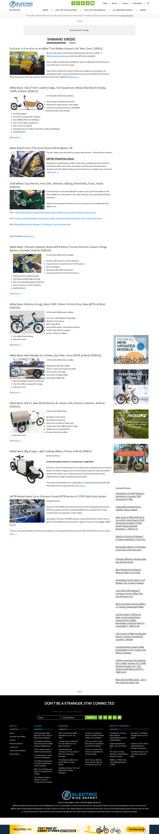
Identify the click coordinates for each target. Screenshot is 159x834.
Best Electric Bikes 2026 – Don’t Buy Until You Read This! (131, 681)
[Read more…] (74, 77)
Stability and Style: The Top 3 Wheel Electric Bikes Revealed (69, 770)
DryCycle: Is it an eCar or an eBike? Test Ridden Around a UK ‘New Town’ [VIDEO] (56, 48)
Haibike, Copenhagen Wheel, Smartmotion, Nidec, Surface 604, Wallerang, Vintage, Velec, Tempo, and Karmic (58, 218)
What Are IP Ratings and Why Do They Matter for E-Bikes (43, 771)
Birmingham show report (59, 56)
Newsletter (137, 3)
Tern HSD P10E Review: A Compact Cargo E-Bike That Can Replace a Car (129, 593)
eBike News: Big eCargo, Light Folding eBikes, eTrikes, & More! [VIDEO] (50, 451)
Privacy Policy (15, 754)
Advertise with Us (16, 744)
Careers (12, 740)
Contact (125, 3)
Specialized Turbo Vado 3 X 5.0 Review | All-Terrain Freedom (130, 581)
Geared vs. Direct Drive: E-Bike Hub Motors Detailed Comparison (139, 746)
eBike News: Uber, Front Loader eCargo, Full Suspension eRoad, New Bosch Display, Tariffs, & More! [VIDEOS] (58, 89)
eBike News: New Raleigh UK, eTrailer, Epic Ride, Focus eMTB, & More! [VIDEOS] (55, 355)
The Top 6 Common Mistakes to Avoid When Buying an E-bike (119, 754)
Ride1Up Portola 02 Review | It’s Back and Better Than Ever (130, 538)
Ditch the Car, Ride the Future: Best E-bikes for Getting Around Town (94, 762)
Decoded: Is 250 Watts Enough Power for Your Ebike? (139, 735)
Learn (143, 10)
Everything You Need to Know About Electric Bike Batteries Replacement (43, 743)
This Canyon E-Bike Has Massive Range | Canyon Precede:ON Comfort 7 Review (131, 636)
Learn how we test (127, 15)
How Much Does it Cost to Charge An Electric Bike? (139, 754)
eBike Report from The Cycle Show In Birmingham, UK (41, 148)
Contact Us (14, 747)
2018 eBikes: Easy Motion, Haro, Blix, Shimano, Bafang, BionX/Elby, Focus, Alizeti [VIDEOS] (56, 185)
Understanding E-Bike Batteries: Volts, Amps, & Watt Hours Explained (43, 735)
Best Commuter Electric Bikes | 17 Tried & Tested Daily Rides (131, 605)
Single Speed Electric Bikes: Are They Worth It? (118, 746)
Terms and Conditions (18, 750)
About (114, 3)
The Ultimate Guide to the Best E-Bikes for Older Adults (68, 762)
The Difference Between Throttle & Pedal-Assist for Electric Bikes (43, 763)
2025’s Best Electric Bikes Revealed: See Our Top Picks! (68, 735)
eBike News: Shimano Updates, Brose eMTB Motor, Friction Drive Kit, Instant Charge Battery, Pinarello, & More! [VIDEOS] (58, 248)
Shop (105, 3)
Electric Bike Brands (94, 10)
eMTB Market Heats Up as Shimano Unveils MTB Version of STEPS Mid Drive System (58, 496)
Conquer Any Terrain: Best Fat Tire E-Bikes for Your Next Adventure (68, 743)
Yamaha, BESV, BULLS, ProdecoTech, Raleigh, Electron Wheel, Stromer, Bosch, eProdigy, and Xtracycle (55, 212)
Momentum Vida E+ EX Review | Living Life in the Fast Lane (131, 548)
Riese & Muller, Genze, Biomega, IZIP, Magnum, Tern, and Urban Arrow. (43, 224)
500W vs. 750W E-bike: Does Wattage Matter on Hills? (118, 762)
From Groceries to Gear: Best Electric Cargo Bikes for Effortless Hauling (94, 743)
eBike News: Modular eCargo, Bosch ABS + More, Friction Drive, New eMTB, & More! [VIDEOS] (57, 305)
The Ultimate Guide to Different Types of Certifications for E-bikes (43, 779)
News (45, 10)
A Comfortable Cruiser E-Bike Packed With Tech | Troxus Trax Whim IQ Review (131, 649)
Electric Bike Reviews (66, 10)
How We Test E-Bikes (18, 737)
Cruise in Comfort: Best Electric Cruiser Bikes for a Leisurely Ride (94, 751)
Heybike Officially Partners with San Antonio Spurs (131, 560)
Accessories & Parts (122, 10)
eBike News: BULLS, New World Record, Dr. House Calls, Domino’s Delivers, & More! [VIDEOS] (57, 404)
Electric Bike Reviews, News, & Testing (21, 4)
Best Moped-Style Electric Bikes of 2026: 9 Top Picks (128, 571)
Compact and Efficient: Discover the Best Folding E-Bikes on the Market (94, 735)
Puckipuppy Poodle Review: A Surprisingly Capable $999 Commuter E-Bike (130, 496)
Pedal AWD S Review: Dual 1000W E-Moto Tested (128, 508)
